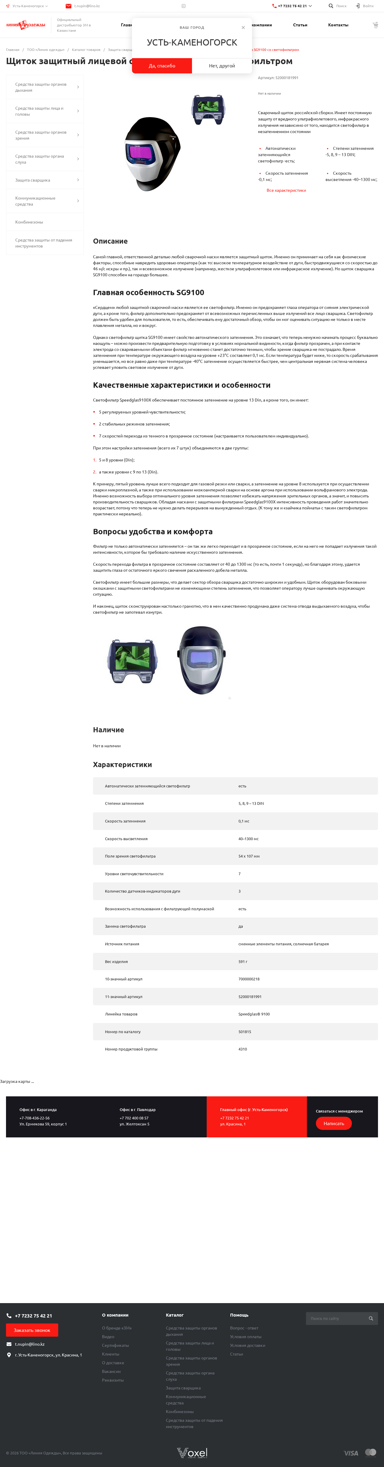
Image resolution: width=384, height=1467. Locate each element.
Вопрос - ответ (244, 1328)
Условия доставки (247, 1345)
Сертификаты (115, 1345)
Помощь (239, 1314)
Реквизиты (113, 1380)
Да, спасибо (162, 65)
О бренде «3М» (117, 1328)
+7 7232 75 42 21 (292, 6)
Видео (108, 1336)
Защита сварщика (183, 1388)
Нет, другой (222, 65)
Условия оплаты (246, 1336)
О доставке (113, 1362)
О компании (115, 1314)
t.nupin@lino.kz (87, 6)
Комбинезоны (180, 1411)
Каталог (175, 1314)
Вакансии (111, 1371)
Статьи (236, 1354)
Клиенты (110, 1354)
